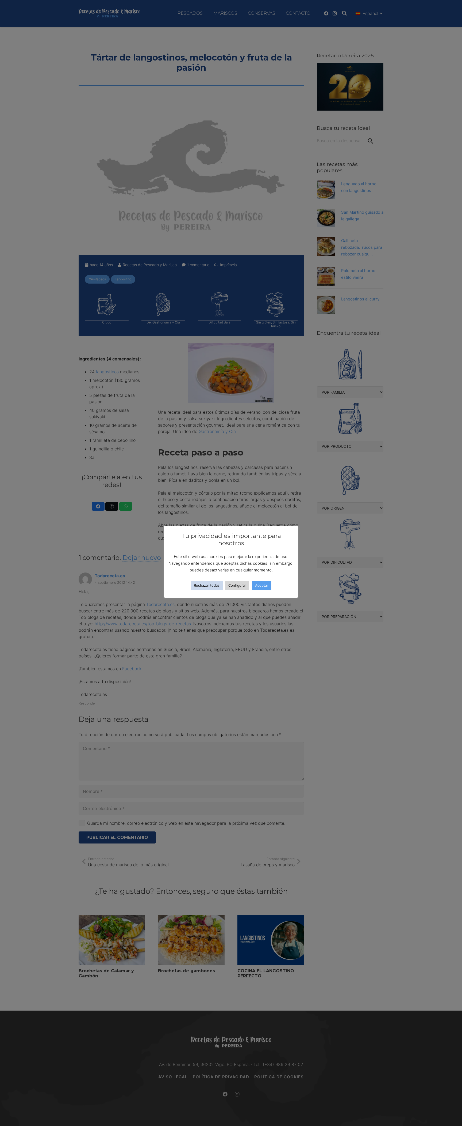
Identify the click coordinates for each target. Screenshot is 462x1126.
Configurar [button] (237, 585)
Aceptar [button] (261, 585)
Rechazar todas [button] (207, 585)
